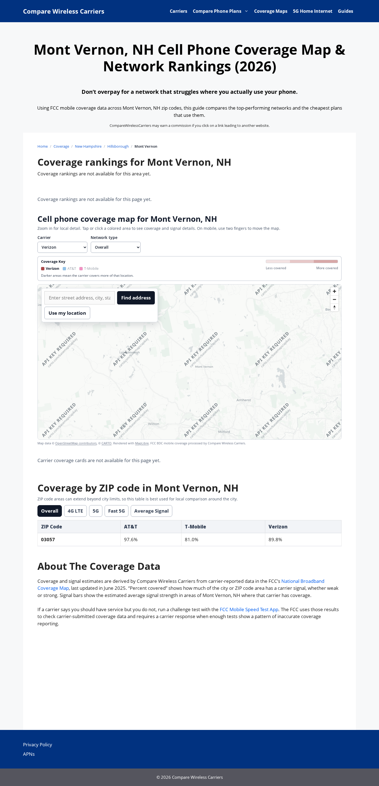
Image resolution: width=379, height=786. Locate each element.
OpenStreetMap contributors (76, 443)
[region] (189, 361)
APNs (29, 754)
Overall (49, 511)
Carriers (178, 11)
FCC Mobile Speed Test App (249, 609)
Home (42, 146)
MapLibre (142, 443)
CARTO (107, 443)
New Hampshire (88, 146)
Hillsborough (118, 146)
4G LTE (75, 511)
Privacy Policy (37, 744)
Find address (136, 297)
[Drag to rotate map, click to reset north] (334, 307)
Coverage (61, 146)
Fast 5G (116, 511)
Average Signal (151, 511)
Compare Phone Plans (217, 11)
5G (96, 511)
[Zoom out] (334, 299)
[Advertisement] (189, 680)
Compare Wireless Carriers (63, 11)
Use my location (67, 313)
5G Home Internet (312, 11)
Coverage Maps (270, 11)
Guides (345, 11)
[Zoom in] (334, 291)
